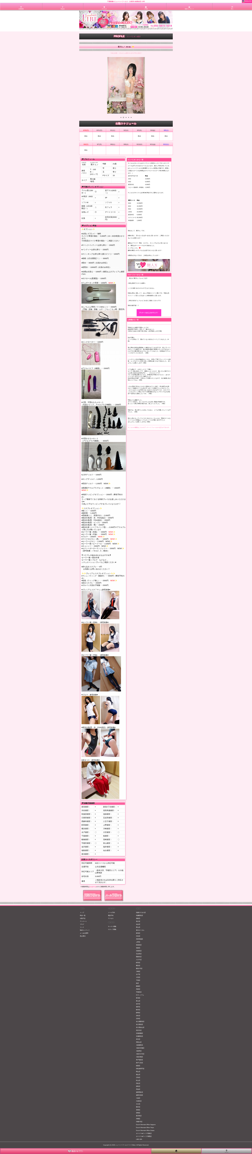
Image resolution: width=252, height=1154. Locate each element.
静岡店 (138, 1012)
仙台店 (138, 924)
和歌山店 (139, 1042)
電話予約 (110, 915)
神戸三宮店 (139, 1062)
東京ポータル (140, 930)
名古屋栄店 (139, 1024)
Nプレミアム (140, 995)
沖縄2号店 (139, 1121)
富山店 (138, 1001)
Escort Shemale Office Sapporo (146, 1124)
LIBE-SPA (139, 1139)
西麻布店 (139, 956)
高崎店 (138, 989)
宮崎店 (138, 1113)
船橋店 (138, 986)
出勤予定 (82, 918)
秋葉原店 (139, 945)
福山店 (138, 1074)
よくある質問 (84, 933)
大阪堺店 (139, 1051)
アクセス (110, 918)
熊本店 (138, 1107)
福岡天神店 (139, 1095)
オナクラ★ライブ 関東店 (144, 1133)
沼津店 (138, 1018)
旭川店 (138, 921)
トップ (82, 912)
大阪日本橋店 (140, 1048)
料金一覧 (82, 915)
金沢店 (138, 1004)
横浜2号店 (139, 968)
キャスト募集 (112, 926)
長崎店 (138, 1110)
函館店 (138, 918)
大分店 (138, 1104)
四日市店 (139, 1030)
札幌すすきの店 (141, 912)
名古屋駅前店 (140, 1021)
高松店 (138, 1083)
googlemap (92, 886)
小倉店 (138, 1098)
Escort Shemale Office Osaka (145, 1130)
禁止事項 (82, 936)
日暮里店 (139, 951)
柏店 (137, 983)
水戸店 (138, 974)
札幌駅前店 (139, 915)
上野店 (138, 942)
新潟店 (138, 998)
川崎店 (138, 971)
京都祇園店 (139, 1033)
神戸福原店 (139, 1060)
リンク (82, 927)
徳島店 (138, 1086)
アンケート (83, 921)
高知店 (138, 1089)
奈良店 (138, 1039)
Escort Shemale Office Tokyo (145, 1127)
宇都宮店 (139, 992)
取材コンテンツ (85, 930)
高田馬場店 (139, 939)
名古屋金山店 (140, 1027)
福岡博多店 (139, 1092)
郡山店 (138, 927)
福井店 (138, 1007)
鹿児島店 (139, 1115)
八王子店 (139, 959)
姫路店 (138, 1065)
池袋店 (138, 948)
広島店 (138, 1077)
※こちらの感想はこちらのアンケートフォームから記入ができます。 (149, 427)
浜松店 (138, 1015)
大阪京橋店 (139, 1057)
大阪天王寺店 (140, 1054)
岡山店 (138, 1071)
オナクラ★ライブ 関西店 (144, 1136)
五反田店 (139, 953)
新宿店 (138, 933)
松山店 (138, 1080)
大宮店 (138, 977)
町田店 (138, 962)
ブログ (82, 924)
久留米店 (139, 1101)
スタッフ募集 (112, 929)
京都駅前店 (139, 1036)
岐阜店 (138, 1009)
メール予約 (111, 912)
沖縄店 (138, 1118)
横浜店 (138, 965)
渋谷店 (138, 936)
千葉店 (138, 980)
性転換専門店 (140, 1068)
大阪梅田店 (139, 1045)
